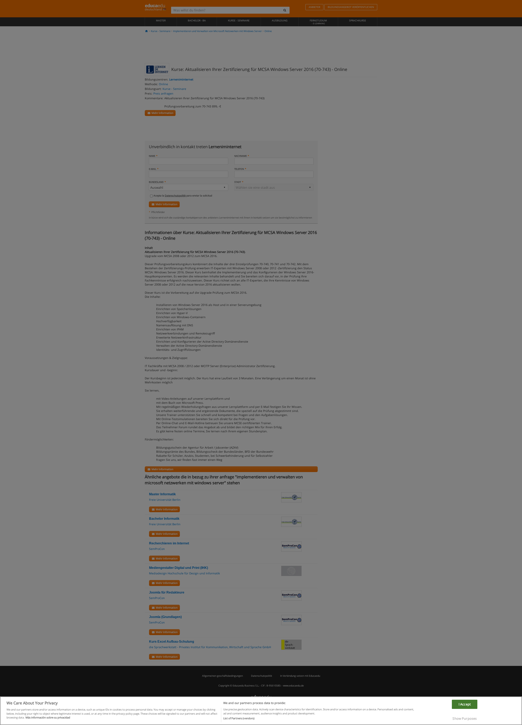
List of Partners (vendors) (238, 718)
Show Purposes (464, 718)
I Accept (465, 704)
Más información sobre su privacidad (47, 717)
